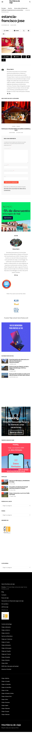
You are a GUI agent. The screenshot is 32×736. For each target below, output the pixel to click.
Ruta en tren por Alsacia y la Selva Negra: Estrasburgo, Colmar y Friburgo (19, 368)
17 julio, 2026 (12, 483)
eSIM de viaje (4, 607)
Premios (3, 587)
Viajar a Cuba (4, 690)
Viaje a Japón (4, 705)
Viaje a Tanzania (5, 702)
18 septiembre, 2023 (13, 377)
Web (5, 176)
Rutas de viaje (5, 598)
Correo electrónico (9, 170)
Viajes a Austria (5, 633)
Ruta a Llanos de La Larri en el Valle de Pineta (19, 493)
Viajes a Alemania (5, 627)
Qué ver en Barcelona (6, 636)
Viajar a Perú (4, 699)
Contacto (3, 595)
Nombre (6, 165)
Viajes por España (6, 651)
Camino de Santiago (6, 624)
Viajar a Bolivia (5, 678)
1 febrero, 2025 (12, 364)
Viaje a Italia (4, 663)
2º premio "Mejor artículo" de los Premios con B (16, 318)
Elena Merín (13, 25)
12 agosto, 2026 (19, 132)
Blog (2, 592)
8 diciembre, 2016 (5, 25)
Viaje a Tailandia (5, 708)
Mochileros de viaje (11, 725)
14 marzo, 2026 (12, 496)
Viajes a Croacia (5, 642)
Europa (13, 126)
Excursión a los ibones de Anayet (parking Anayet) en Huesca (18, 487)
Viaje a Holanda (5, 660)
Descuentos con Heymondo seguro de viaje (12, 601)
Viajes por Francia (6, 654)
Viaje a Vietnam (5, 714)
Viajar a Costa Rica (6, 687)
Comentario (7, 148)
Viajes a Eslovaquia (6, 648)
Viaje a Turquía (5, 711)
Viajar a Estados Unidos (7, 693)
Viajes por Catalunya (6, 639)
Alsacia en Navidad (6, 669)
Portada (3, 8)
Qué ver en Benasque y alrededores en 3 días (19, 481)
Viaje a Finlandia (5, 657)
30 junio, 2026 (12, 490)
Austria (10, 8)
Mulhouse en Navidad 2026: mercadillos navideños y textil (16, 129)
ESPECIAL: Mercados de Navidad (9, 666)
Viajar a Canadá (5, 681)
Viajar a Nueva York (6, 696)
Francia (18, 126)
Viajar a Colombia (6, 684)
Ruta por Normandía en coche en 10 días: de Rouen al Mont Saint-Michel (19, 374)
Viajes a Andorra (5, 630)
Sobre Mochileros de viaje (8, 584)
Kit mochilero (4, 604)
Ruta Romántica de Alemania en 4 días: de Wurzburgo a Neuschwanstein (19, 361)
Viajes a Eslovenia (6, 645)
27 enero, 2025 (12, 371)
